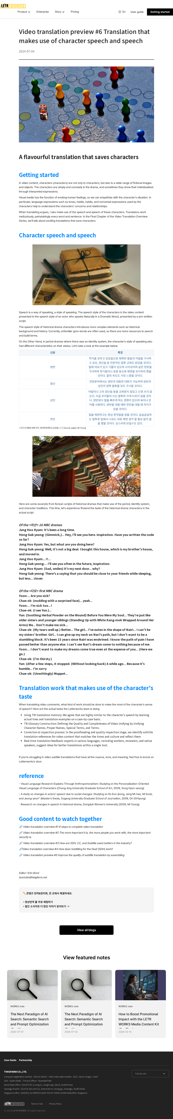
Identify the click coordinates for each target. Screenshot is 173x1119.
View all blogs (86, 930)
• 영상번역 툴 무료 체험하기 (38, 902)
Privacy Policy (55, 1104)
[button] (24, 12)
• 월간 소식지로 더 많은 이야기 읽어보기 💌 (46, 906)
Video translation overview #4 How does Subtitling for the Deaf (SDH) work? (67, 849)
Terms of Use (37, 1104)
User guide (137, 11)
